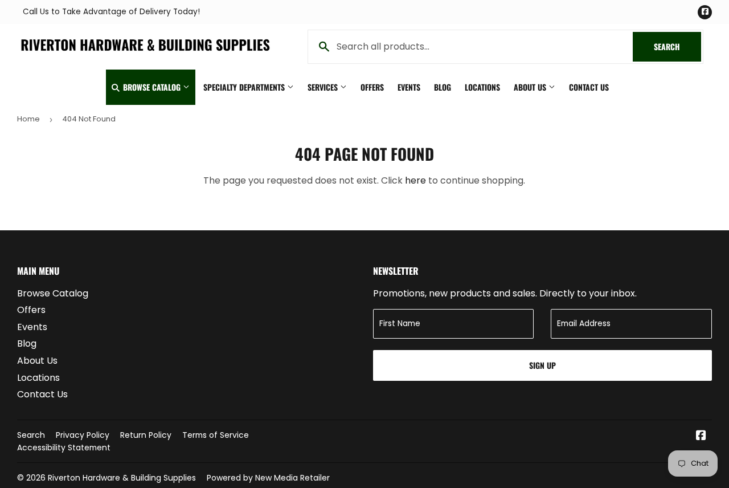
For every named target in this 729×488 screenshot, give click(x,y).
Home (28, 118)
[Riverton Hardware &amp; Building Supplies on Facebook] (701, 436)
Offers (372, 87)
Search (677, 46)
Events (409, 87)
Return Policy (145, 435)
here (415, 180)
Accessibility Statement (63, 447)
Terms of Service (215, 435)
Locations (482, 87)
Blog (442, 87)
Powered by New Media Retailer (268, 477)
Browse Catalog (152, 87)
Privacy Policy (82, 435)
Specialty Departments (245, 87)
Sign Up (542, 365)
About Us (531, 87)
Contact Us (589, 87)
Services (324, 87)
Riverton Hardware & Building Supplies (122, 477)
